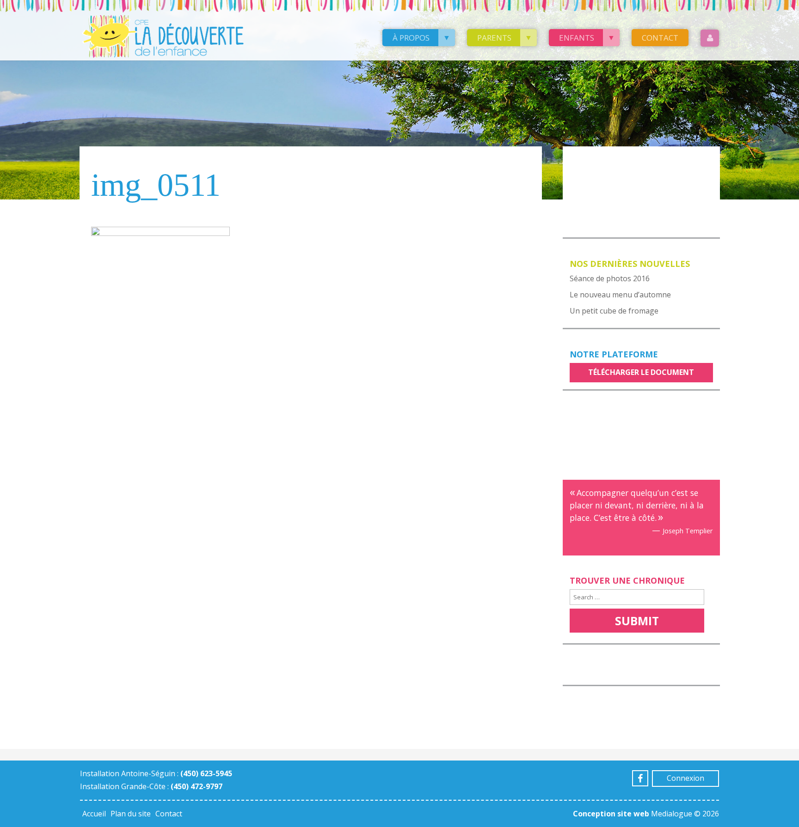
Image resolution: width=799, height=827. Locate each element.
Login (710, 38)
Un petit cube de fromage (614, 311)
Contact (660, 37)
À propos (411, 37)
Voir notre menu (608, 159)
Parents (494, 37)
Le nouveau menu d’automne (620, 295)
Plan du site (131, 814)
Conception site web (611, 814)
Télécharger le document (641, 372)
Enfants (576, 37)
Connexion (685, 778)
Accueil (94, 814)
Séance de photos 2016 (610, 278)
